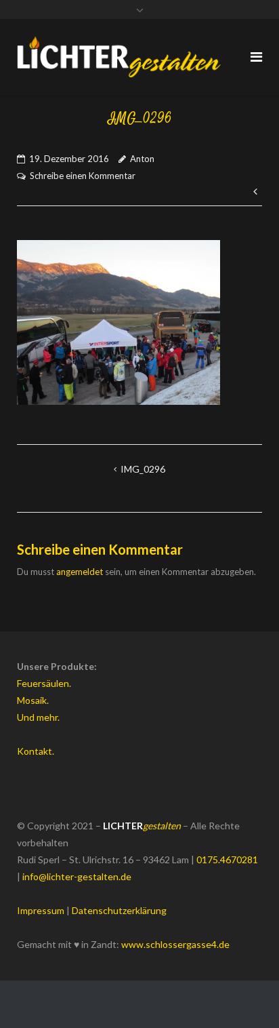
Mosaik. (33, 700)
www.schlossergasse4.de (175, 944)
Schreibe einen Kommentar (82, 175)
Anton (142, 158)
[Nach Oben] (245, 995)
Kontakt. (35, 751)
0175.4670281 (227, 859)
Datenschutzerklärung (119, 910)
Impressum (40, 910)
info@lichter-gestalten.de (76, 876)
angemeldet (79, 571)
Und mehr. (38, 717)
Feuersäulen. (44, 683)
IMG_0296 (143, 469)
